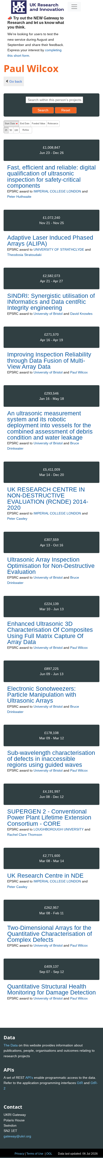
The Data (11, 1045)
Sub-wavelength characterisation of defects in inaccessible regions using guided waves (51, 758)
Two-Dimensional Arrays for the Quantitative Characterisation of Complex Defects (49, 933)
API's (29, 1077)
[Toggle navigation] (74, 6)
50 (11, 130)
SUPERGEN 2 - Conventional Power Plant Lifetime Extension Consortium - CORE (49, 817)
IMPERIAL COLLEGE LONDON (57, 191)
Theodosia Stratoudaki (24, 255)
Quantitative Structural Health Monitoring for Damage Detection (51, 989)
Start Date (12, 124)
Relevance (53, 123)
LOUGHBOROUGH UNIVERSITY (59, 829)
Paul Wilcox (79, 372)
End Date (24, 123)
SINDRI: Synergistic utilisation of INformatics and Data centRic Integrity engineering (51, 301)
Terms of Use (34, 1153)
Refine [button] (26, 130)
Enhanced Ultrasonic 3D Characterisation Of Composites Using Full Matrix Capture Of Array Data (50, 632)
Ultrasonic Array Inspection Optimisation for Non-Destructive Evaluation (51, 565)
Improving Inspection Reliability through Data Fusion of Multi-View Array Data (49, 360)
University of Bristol (48, 314)
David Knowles (81, 314)
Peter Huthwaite (19, 196)
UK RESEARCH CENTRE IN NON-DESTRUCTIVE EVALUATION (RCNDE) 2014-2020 (47, 498)
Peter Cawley (17, 518)
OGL (49, 1153)
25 (6, 130)
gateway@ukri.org (17, 1136)
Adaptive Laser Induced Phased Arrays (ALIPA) (50, 240)
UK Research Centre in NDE (45, 875)
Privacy (19, 1153)
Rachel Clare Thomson (24, 834)
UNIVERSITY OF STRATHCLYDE (59, 249)
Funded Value (38, 123)
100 (16, 130)
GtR (80, 1083)
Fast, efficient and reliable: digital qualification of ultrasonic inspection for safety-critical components (51, 176)
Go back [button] (15, 81)
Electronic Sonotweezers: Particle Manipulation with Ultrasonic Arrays (41, 694)
